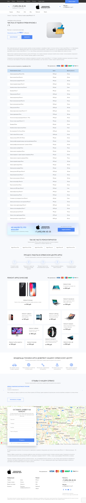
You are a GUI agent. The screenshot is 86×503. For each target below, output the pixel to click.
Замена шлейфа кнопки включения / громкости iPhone (21, 144)
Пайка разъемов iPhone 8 (15, 94)
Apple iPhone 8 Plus (39, 247)
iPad (25, 12)
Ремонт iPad (67, 284)
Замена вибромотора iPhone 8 (16, 191)
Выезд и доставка (20, 1)
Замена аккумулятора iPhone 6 (16, 97)
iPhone (18, 12)
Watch (45, 12)
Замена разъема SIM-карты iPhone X (17, 171)
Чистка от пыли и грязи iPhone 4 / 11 (17, 121)
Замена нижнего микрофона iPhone (17, 151)
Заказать (27, 37)
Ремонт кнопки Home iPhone (15, 184)
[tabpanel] (43, 30)
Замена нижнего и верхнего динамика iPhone (19, 158)
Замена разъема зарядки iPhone (16, 168)
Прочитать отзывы (15, 399)
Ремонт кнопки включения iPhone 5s (17, 100)
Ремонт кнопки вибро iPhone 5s (16, 181)
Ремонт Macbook (68, 299)
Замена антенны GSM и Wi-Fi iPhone (17, 137)
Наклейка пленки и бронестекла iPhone (18, 127)
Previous (3, 390)
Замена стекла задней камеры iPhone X (18, 205)
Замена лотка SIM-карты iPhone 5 (17, 188)
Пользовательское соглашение (67, 493)
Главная (11, 12)
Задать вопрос (66, 229)
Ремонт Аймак (33, 328)
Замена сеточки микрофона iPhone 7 (17, 208)
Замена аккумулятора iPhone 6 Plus (17, 74)
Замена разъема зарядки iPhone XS (17, 80)
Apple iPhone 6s (49, 247)
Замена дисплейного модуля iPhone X (17, 218)
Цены (8, 1)
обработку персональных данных (23, 443)
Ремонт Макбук (68, 324)
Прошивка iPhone (13, 124)
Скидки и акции (41, 1)
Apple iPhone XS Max (27, 247)
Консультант (14, 37)
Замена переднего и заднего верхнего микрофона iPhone (22, 154)
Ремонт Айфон (26, 314)
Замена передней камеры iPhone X (17, 84)
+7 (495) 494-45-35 (19, 6)
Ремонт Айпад (53, 314)
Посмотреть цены (12, 33)
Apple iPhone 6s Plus (71, 247)
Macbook (38, 12)
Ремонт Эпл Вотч (50, 339)
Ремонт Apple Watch (15, 342)
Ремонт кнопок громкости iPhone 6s (17, 178)
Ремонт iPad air (68, 342)
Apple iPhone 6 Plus (15, 247)
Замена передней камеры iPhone (16, 161)
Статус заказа (72, 1)
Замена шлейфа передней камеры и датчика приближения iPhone (23, 141)
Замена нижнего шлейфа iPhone (16, 148)
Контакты (34, 1)
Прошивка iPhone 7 (14, 90)
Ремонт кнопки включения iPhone (16, 104)
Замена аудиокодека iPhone (15, 114)
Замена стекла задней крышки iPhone (17, 215)
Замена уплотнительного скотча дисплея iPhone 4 (20, 201)
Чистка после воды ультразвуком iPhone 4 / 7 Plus (20, 117)
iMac (31, 12)
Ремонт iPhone (27, 300)
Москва (65, 5)
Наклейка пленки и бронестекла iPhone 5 (18, 87)
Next (82, 390)
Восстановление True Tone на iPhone (17, 131)
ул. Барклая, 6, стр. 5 (67, 486)
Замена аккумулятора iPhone (16, 195)
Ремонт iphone (31, 342)
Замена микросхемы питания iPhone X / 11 (18, 111)
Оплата (13, 1)
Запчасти (28, 1)
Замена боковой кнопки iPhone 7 (16, 174)
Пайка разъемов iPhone (14, 107)
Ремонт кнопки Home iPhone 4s (16, 77)
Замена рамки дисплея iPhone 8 (16, 211)
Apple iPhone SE (59, 247)
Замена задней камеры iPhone (16, 164)
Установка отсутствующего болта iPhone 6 (19, 198)
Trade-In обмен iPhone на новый (16, 134)
